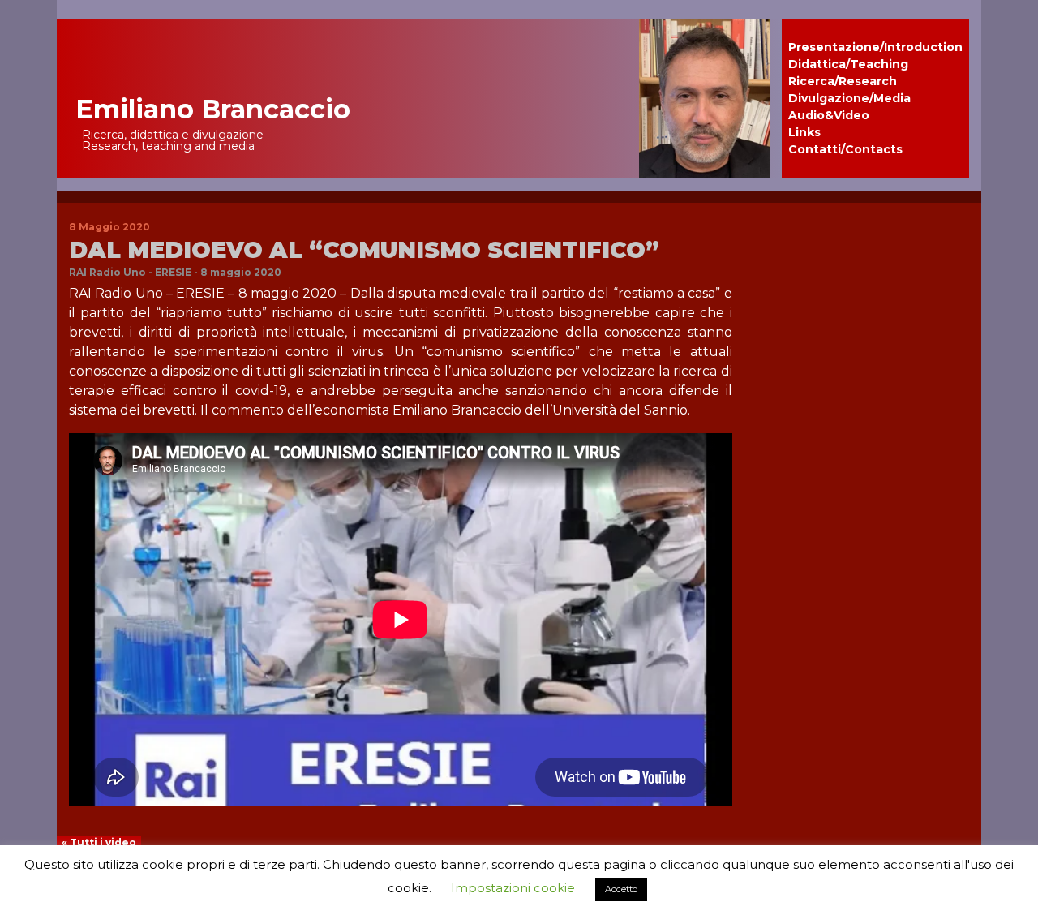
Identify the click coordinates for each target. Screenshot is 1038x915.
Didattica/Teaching (848, 64)
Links (804, 132)
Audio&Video (828, 115)
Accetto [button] (621, 889)
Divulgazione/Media (849, 98)
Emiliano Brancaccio (212, 109)
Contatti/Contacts (845, 149)
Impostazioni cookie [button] (513, 888)
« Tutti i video (99, 842)
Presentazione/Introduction (875, 47)
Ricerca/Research (842, 81)
